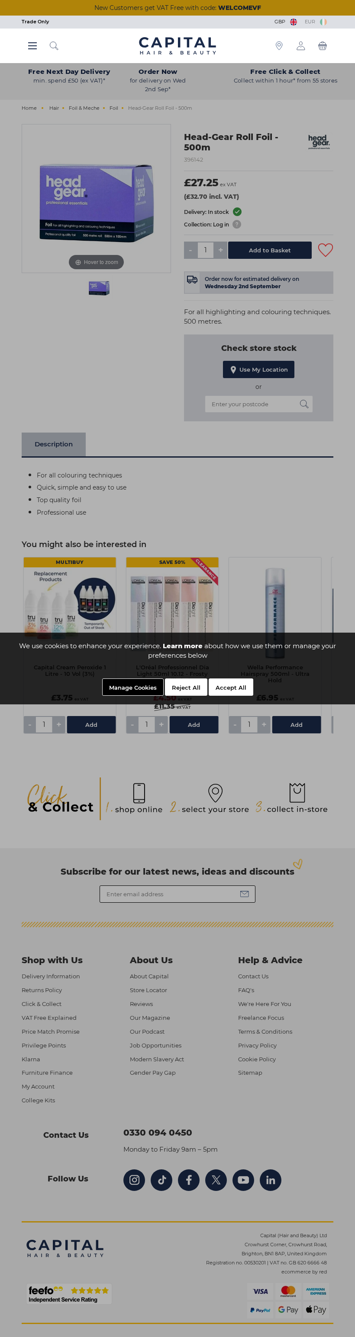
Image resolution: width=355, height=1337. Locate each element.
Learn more (183, 646)
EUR (311, 22)
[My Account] (301, 46)
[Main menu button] (32, 46)
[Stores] (279, 46)
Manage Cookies (133, 687)
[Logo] (177, 45)
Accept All (231, 687)
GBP (281, 22)
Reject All (186, 687)
